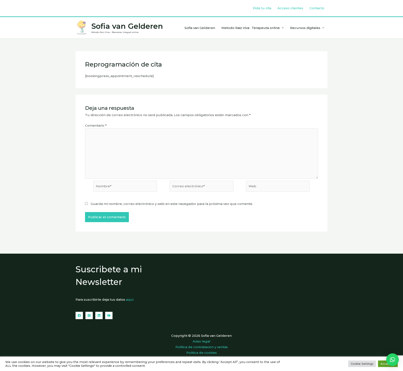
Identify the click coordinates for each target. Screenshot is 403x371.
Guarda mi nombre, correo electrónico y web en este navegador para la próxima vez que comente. (172, 204)
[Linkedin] (99, 315)
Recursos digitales (305, 28)
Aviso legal (201, 341)
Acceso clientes (290, 8)
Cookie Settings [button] (362, 363)
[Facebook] (79, 315)
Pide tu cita (262, 8)
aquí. (130, 300)
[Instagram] (89, 315)
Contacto (316, 8)
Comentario (96, 125)
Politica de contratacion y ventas (201, 347)
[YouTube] (109, 315)
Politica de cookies (201, 353)
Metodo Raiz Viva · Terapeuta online (250, 28)
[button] (392, 359)
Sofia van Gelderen (127, 26)
